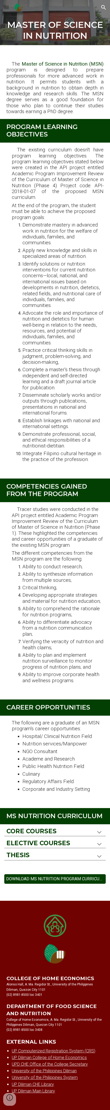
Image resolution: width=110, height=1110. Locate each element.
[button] (6, 7)
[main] (54, 30)
